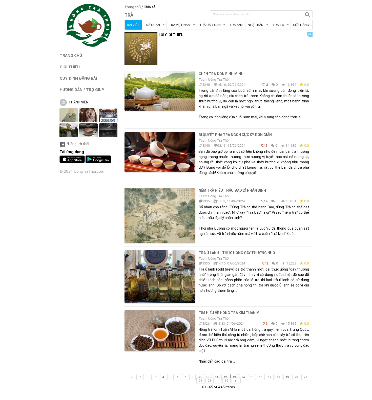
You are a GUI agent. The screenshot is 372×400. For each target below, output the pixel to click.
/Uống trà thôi (78, 144)
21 (305, 377)
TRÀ (129, 15)
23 (209, 381)
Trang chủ (133, 7)
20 (296, 377)
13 (234, 377)
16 (260, 377)
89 (226, 381)
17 (269, 377)
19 (287, 377)
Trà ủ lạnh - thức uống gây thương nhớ (237, 253)
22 (200, 381)
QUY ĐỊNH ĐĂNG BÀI (78, 78)
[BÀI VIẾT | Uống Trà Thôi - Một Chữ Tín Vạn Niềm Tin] (88, 45)
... (148, 377)
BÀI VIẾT (133, 25)
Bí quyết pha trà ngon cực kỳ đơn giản (235, 134)
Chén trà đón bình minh (221, 74)
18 (278, 377)
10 (208, 377)
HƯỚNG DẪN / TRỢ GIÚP (82, 89)
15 (252, 377)
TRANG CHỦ (71, 55)
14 (243, 377)
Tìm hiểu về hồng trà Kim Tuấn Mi (229, 312)
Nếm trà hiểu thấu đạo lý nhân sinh (232, 190)
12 (225, 377)
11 (216, 377)
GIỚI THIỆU (70, 66)
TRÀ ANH (236, 25)
